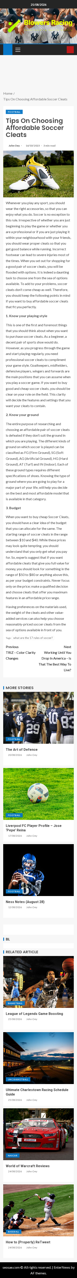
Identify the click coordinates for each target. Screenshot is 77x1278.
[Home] (8, 49)
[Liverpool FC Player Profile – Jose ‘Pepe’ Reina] (38, 794)
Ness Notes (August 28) (25, 902)
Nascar (12, 1155)
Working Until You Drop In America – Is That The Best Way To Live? (54, 658)
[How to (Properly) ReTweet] (38, 1210)
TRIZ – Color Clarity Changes (21, 652)
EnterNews (62, 1267)
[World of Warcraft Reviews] (38, 1134)
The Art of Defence (22, 750)
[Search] (63, 50)
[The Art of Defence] (38, 718)
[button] (17, 49)
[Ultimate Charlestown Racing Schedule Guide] (38, 1058)
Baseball (13, 1231)
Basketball (15, 1003)
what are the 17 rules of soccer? (33, 638)
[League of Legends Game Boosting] (38, 982)
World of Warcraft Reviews (28, 1166)
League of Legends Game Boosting (34, 1014)
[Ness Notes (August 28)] (38, 870)
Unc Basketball (18, 1079)
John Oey (14, 145)
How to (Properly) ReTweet (28, 1242)
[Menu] (17, 49)
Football (14, 112)
